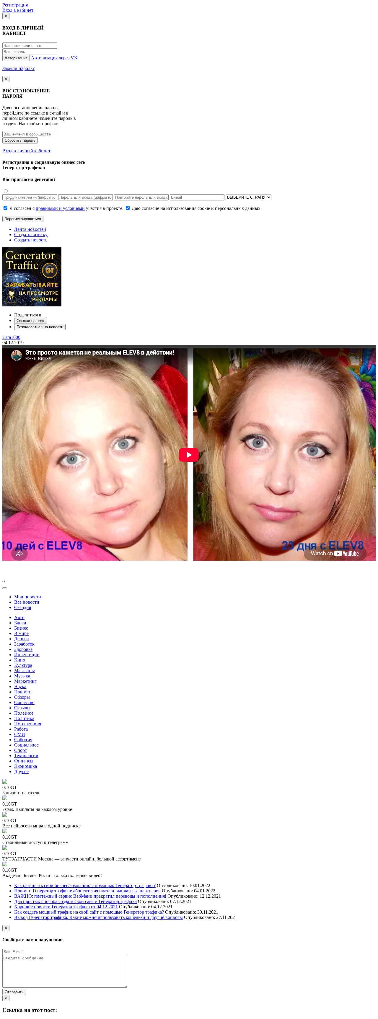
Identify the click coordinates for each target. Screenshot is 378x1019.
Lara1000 (11, 337)
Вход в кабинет (17, 10)
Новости (23, 691)
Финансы (23, 760)
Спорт (20, 750)
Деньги (21, 638)
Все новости (26, 602)
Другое (21, 771)
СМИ (19, 734)
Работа (21, 728)
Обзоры (22, 697)
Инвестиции (27, 654)
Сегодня (22, 607)
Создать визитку (31, 234)
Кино (19, 659)
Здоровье (23, 649)
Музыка (22, 675)
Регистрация (15, 4)
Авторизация (16, 58)
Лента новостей (30, 229)
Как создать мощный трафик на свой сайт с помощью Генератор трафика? (89, 912)
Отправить (14, 992)
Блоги (20, 622)
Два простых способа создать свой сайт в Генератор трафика (75, 901)
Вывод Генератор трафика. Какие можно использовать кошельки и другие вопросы (98, 917)
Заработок (24, 643)
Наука (20, 686)
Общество (24, 702)
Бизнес (21, 628)
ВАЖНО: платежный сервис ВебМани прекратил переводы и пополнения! (90, 896)
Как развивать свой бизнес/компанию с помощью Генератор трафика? (85, 885)
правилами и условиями (60, 208)
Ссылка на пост (31, 321)
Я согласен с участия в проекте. (66, 208)
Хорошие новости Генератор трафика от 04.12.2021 (66, 906)
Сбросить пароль (20, 140)
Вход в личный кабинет (26, 150)
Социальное (26, 744)
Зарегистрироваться (23, 219)
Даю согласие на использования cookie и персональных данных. (196, 208)
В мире (21, 633)
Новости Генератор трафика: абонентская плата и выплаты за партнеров (87, 890)
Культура (23, 665)
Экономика (25, 766)
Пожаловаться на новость (40, 327)
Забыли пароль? (18, 68)
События (23, 739)
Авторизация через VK (54, 57)
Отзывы (22, 707)
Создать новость (30, 239)
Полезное (23, 713)
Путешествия (27, 723)
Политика (24, 718)
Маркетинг (25, 681)
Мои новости (27, 596)
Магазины (24, 670)
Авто (19, 617)
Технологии (26, 755)
